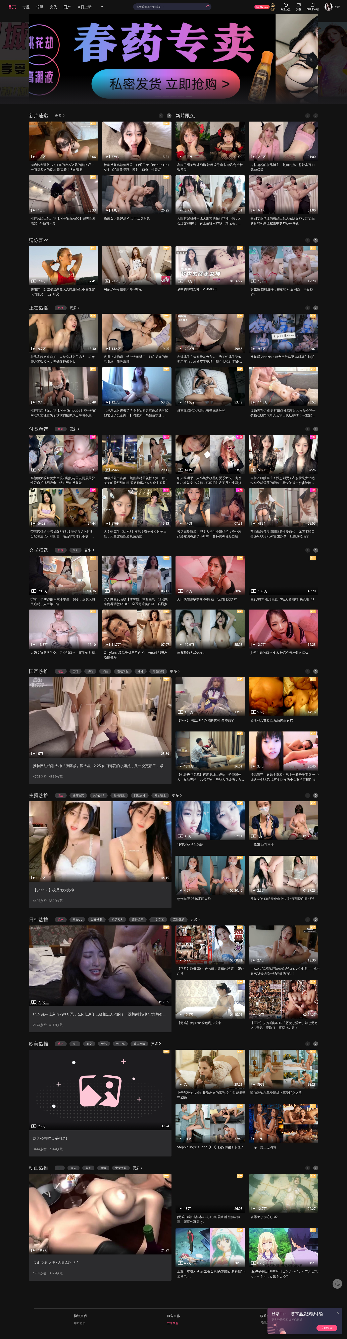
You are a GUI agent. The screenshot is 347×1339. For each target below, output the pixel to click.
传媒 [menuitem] (39, 6)
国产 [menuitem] (67, 6)
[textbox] (170, 7)
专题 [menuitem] (26, 6)
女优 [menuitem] (53, 6)
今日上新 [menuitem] (84, 6)
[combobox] (172, 6)
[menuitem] (103, 7)
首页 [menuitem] (12, 6)
